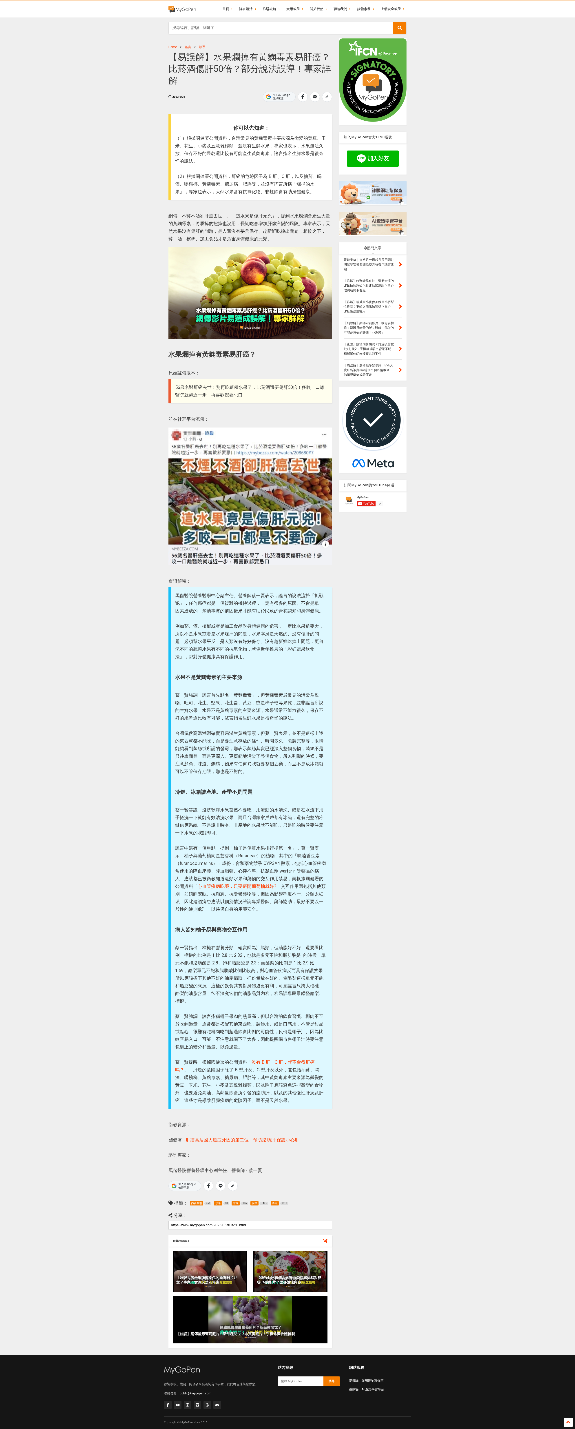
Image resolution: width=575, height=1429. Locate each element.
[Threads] (207, 1405)
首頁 (225, 9)
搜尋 (331, 1381)
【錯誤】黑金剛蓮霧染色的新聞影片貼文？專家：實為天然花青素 (206, 1280)
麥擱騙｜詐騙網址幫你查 (366, 1380)
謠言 (188, 47)
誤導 (202, 47)
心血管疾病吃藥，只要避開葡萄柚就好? (237, 886)
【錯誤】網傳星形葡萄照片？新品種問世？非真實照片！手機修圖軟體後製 (235, 1334)
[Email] (217, 1405)
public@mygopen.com (195, 1393)
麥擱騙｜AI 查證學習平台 (366, 1389)
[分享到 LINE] (315, 97)
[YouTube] (177, 1405)
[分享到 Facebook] (303, 97)
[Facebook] (168, 1405)
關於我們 (316, 9)
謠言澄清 (246, 9)
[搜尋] (399, 28)
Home (172, 47)
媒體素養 (364, 9)
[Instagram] (187, 1405)
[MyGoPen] (182, 9)
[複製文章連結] (327, 97)
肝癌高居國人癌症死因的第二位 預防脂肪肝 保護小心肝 (242, 1140)
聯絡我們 (340, 9)
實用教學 (293, 9)
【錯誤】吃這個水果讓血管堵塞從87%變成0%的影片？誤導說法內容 (289, 1280)
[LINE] (197, 1405)
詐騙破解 (269, 9)
